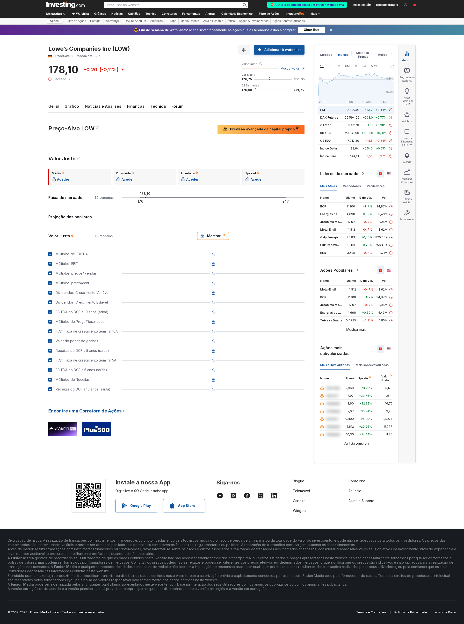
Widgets (299, 511)
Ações (54, 21)
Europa (171, 21)
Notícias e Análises (103, 106)
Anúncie (354, 491)
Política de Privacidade (410, 612)
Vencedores (352, 186)
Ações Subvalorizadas (253, 21)
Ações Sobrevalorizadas (289, 21)
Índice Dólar (328, 148)
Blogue (298, 481)
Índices (343, 55)
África (231, 21)
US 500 (325, 140)
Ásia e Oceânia (213, 21)
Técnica (158, 106)
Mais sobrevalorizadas (372, 365)
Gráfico (72, 106)
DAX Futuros (329, 117)
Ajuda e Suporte (361, 501)
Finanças (136, 106)
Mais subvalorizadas (335, 365)
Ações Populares (336, 270)
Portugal (95, 21)
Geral (53, 106)
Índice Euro (328, 156)
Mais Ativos (328, 186)
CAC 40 (325, 125)
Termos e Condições (371, 612)
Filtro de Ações (269, 13)
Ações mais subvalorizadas (334, 350)
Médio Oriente (190, 21)
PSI (322, 110)
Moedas (326, 55)
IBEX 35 (325, 133)
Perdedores (375, 186)
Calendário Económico (237, 13)
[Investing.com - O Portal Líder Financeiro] (65, 4)
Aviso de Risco (445, 612)
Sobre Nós (357, 481)
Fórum (177, 106)
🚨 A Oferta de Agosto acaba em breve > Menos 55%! (307, 5)
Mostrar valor (290, 68)
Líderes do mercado (339, 173)
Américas (156, 21)
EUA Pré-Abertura (134, 21)
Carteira (299, 501)
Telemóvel (301, 491)
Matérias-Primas (363, 54)
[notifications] (405, 4)
